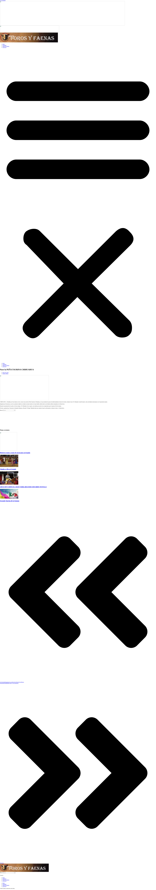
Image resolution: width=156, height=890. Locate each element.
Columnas (4, 45)
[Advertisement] (36, 419)
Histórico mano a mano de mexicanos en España (15, 452)
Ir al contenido (3, 0)
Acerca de (4, 47)
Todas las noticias (5, 46)
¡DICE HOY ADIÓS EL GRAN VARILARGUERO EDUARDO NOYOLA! (23, 487)
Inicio (3, 44)
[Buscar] (14, 410)
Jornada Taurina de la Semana (9, 501)
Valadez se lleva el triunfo (8, 469)
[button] (78, 205)
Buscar (1, 410)
